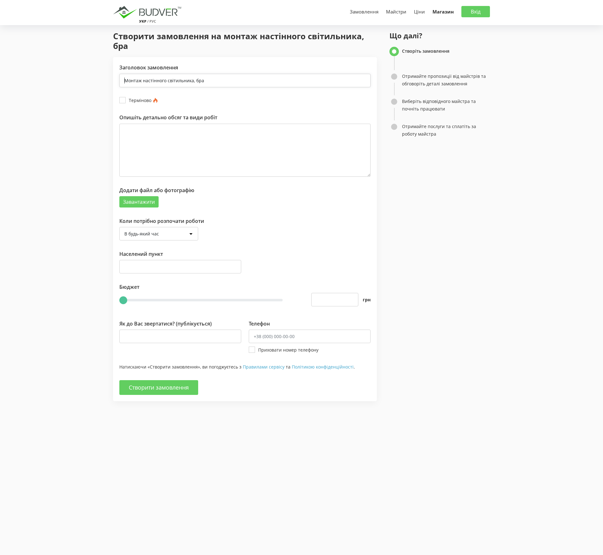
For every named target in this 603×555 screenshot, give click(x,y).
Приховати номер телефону (288, 350)
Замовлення (364, 11)
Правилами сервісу (264, 367)
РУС (152, 21)
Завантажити (139, 201)
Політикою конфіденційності (323, 367)
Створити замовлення (159, 387)
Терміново (140, 100)
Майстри (396, 11)
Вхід (476, 11)
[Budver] (148, 12)
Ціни (419, 11)
